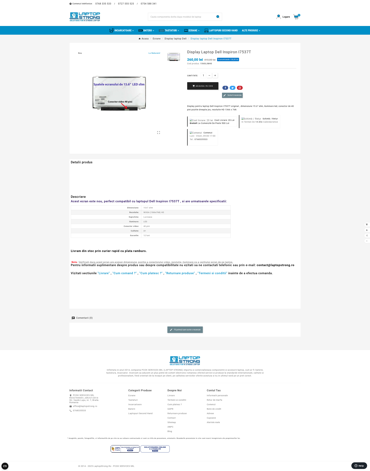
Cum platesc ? (175, 404)
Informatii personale (217, 395)
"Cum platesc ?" (151, 273)
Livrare (171, 395)
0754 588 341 (149, 3)
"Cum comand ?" (124, 273)
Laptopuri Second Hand (140, 413)
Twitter (232, 88)
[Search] (218, 16)
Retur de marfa (214, 400)
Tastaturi (133, 400)
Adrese (210, 413)
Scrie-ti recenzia (234, 95)
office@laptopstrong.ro (85, 406)
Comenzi (211, 404)
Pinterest (240, 88)
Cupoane (211, 418)
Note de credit (214, 409)
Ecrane (131, 395)
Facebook (225, 88)
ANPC (170, 427)
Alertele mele (213, 422)
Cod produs (77, 168)
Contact (172, 418)
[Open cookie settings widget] (4, 466)
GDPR (170, 409)
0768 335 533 (103, 3)
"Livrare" (104, 273)
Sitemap (172, 422)
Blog (170, 431)
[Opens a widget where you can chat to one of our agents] (359, 466)
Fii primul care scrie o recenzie (187, 329)
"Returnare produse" (180, 273)
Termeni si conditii (177, 400)
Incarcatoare (135, 404)
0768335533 (201, 139)
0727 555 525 (126, 3)
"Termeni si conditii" (212, 273)
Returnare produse (177, 413)
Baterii (131, 409)
